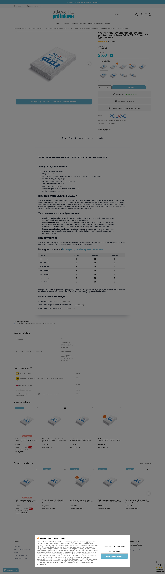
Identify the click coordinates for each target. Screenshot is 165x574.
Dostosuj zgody (114, 551)
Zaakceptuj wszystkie (114, 556)
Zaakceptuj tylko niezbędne (114, 546)
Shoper (55, 549)
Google (49, 549)
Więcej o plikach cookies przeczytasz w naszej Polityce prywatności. (65, 563)
